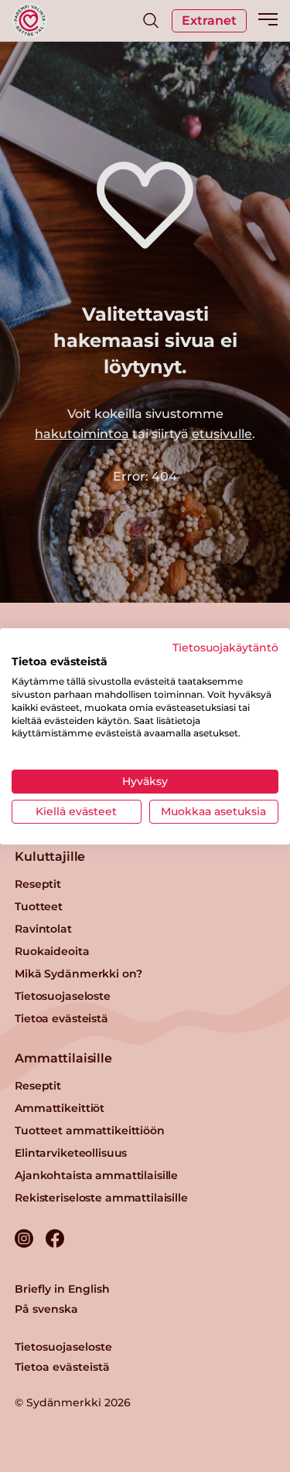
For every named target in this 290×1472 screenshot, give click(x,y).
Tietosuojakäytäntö (225, 647)
